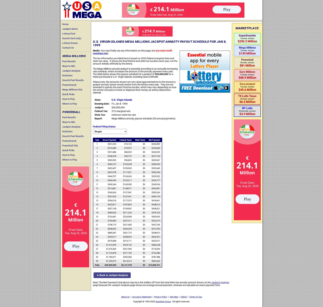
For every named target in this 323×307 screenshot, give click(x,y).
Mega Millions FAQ (72, 89)
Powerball (71, 112)
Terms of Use (195, 297)
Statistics (67, 75)
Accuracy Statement (142, 297)
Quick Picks (68, 94)
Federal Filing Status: (104, 126)
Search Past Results (73, 80)
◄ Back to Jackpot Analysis (112, 275)
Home (65, 24)
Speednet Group (163, 301)
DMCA (184, 297)
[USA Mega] (82, 9)
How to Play (68, 99)
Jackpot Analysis (71, 70)
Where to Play (69, 103)
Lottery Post (68, 33)
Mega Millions (74, 56)
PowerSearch (69, 85)
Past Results (69, 61)
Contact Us (68, 47)
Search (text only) (71, 38)
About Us (125, 297)
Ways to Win (68, 66)
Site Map (174, 297)
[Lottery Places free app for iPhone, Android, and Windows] (205, 91)
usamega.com (100, 53)
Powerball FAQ (70, 145)
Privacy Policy (160, 297)
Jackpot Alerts (70, 29)
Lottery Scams (70, 43)
